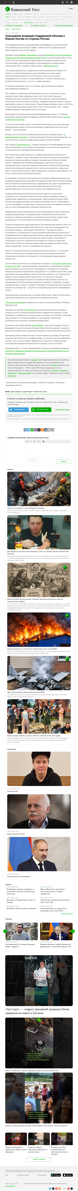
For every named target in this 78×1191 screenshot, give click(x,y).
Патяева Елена (12, 791)
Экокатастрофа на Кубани (64, 25)
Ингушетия (21, 17)
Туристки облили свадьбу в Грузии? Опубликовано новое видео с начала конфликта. (36, 1125)
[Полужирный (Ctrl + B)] (27, 441)
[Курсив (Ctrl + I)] (31, 441)
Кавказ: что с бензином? (15, 25)
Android (34, 360)
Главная (7, 29)
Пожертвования (42, 1175)
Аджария (14, 14)
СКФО (63, 19)
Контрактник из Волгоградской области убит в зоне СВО (55, 901)
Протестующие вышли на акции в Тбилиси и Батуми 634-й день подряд (33, 735)
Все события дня (67, 914)
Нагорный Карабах (11, 19)
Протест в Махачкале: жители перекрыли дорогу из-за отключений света (32, 1070)
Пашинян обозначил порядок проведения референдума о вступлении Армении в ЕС (55, 945)
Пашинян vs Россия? (39, 25)
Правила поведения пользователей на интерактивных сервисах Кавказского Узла (45, 1183)
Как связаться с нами (23, 1175)
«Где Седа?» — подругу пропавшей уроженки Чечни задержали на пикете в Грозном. (37, 1011)
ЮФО (46, 22)
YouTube (12, 376)
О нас (6, 1175)
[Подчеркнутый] (35, 441)
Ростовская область (38, 19)
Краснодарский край (65, 17)
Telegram (54, 365)
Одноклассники (25, 373)
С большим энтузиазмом (15, 302)
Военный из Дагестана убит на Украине (21, 908)
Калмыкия (42, 17)
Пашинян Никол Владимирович (19, 876)
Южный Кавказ (38, 22)
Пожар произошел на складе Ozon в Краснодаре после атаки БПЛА (32, 649)
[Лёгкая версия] (13, 2)
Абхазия (8, 14)
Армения (35, 14)
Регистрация (32, 460)
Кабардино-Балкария (31, 17)
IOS (40, 360)
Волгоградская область (60, 14)
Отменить (63, 461)
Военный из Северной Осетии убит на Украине (21, 901)
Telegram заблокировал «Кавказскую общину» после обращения (16, 1149)
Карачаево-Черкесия (52, 17)
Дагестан (13, 17)
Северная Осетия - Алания (52, 19)
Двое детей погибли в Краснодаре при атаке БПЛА (26, 692)
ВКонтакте (12, 373)
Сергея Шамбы (37, 325)
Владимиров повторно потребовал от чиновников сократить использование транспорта (21, 891)
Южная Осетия (28, 22)
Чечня (21, 22)
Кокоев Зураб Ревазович (16, 834)
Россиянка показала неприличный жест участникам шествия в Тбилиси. (59, 1150)
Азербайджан (28, 14)
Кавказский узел (23, 145)
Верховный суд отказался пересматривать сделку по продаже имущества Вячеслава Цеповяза (38, 552)
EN (9, 2)
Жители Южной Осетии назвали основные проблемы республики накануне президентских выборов (35, 600)
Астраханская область (46, 14)
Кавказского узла (51, 66)
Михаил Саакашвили (28, 55)
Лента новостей (16, 29)
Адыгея (20, 14)
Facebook (54, 371)
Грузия (7, 17)
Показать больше (39, 1159)
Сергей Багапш (30, 310)
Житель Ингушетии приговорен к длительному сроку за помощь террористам (53, 891)
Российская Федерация (24, 19)
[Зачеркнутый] (38, 441)
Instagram (63, 371)
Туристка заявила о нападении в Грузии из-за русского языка (37, 1149)
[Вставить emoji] (43, 441)
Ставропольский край (12, 22)
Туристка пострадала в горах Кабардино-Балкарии (25, 508)
